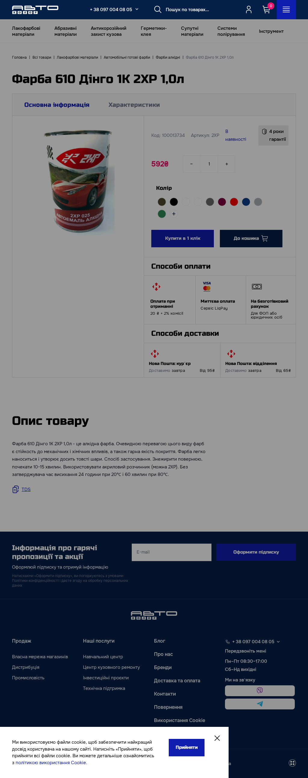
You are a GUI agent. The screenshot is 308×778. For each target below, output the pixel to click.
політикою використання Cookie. (51, 763)
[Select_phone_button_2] (137, 9)
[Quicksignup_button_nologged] (249, 9)
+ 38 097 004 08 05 (111, 10)
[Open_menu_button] (286, 9)
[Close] (217, 738)
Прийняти (187, 747)
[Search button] (158, 9)
